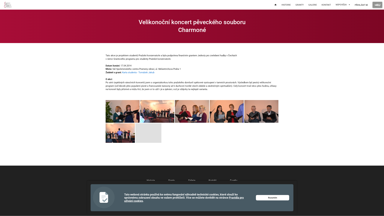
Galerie (191, 180)
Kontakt (212, 180)
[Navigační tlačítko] (377, 5)
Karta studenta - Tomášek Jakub (138, 72)
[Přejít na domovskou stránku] (8, 5)
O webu (233, 180)
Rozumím (272, 197)
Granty (171, 180)
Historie (151, 180)
